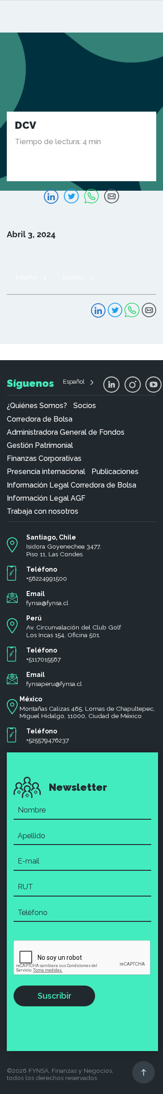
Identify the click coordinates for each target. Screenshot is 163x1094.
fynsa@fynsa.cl (47, 602)
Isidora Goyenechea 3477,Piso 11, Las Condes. (63, 550)
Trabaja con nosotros (42, 511)
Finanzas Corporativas (44, 459)
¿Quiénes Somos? (37, 406)
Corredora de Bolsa (39, 419)
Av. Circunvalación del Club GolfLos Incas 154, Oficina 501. (73, 631)
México (30, 699)
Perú (34, 618)
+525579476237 (47, 740)
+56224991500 (46, 578)
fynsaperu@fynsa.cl (54, 683)
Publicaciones (115, 472)
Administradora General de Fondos (66, 432)
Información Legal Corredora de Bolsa (71, 485)
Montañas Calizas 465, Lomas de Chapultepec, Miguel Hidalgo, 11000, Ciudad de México (87, 712)
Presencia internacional (46, 472)
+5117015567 (43, 659)
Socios (84, 406)
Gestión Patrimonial (40, 445)
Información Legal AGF (46, 498)
